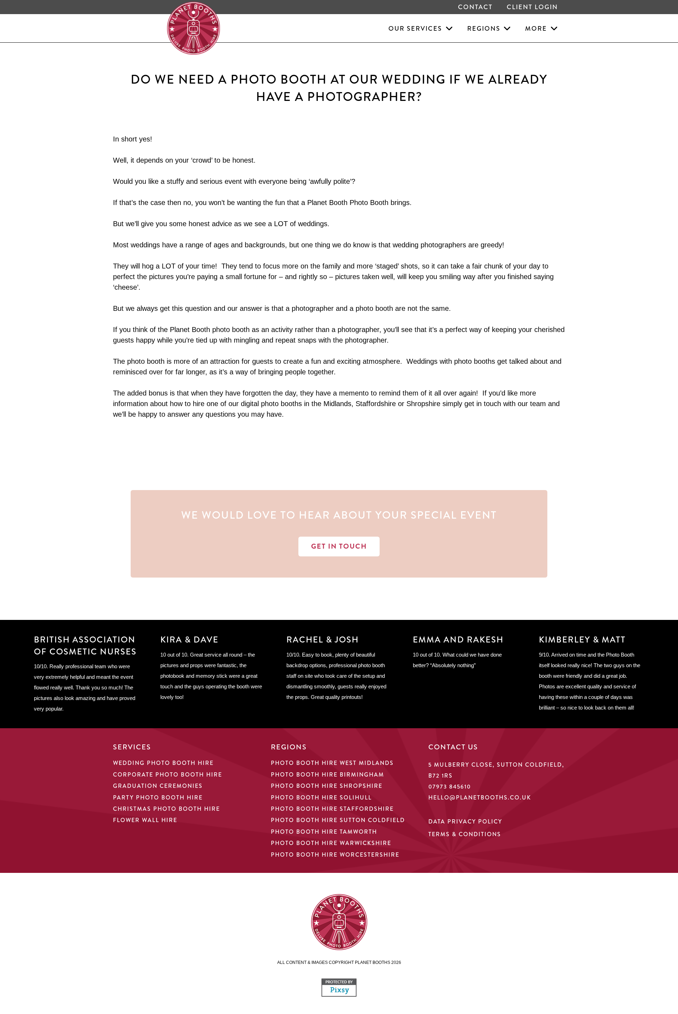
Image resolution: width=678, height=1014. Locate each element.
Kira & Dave (189, 640)
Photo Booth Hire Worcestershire (335, 855)
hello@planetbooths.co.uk (479, 797)
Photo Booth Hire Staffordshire (332, 809)
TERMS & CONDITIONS (464, 834)
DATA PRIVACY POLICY (465, 821)
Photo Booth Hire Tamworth (324, 832)
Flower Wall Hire (145, 820)
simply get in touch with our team (494, 404)
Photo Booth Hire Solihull (321, 797)
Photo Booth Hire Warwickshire (331, 843)
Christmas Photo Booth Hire (166, 809)
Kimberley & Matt (582, 640)
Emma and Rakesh (458, 640)
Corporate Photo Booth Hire (167, 775)
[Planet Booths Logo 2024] (193, 28)
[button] (447, 28)
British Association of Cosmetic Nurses (85, 646)
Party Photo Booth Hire (158, 797)
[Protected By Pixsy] (339, 994)
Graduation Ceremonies (158, 786)
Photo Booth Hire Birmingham (327, 775)
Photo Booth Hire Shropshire (326, 786)
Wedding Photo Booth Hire (163, 763)
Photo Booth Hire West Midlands (332, 763)
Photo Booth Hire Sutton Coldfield (338, 820)
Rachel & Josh (322, 640)
